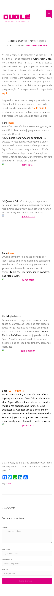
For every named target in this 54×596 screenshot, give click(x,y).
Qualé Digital (42, 45)
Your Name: (6, 550)
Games (34, 45)
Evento (27, 45)
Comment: (5, 527)
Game (8, 483)
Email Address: (7, 560)
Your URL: (5, 569)
